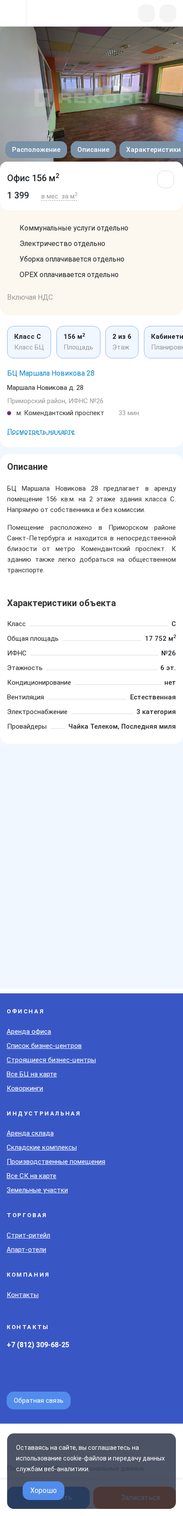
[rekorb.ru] (54, 14)
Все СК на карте (31, 1176)
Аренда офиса (29, 1032)
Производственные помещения (56, 1162)
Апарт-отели (26, 1250)
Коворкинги (25, 1088)
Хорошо (43, 1490)
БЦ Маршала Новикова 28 (51, 373)
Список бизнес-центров (44, 1046)
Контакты (23, 1295)
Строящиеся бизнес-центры (51, 1060)
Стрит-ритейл (28, 1235)
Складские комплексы (42, 1147)
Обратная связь (39, 1401)
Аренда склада (30, 1133)
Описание (93, 150)
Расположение (36, 150)
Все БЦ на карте (32, 1074)
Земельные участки (37, 1190)
